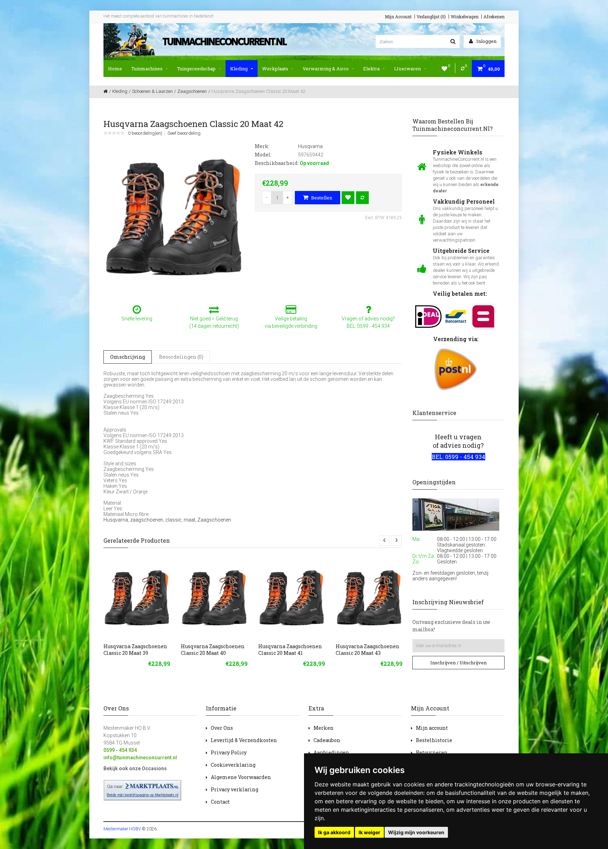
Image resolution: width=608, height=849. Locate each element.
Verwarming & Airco (326, 68)
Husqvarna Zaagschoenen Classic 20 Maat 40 (213, 649)
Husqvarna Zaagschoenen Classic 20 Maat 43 (367, 649)
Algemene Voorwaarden (241, 777)
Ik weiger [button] (369, 832)
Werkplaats (275, 68)
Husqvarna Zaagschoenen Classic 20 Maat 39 (135, 649)
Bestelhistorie (434, 740)
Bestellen (321, 197)
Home (115, 68)
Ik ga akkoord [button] (334, 832)
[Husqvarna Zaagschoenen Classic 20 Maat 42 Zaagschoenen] (173, 216)
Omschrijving (127, 356)
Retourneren (432, 752)
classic (173, 520)
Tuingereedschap (196, 68)
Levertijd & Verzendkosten (244, 740)
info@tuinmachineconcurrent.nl (140, 757)
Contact (220, 801)
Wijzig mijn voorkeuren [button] (416, 832)
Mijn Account (398, 16)
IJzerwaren (407, 68)
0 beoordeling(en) (145, 133)
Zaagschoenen (214, 520)
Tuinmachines (147, 68)
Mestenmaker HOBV (122, 828)
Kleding (239, 68)
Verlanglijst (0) (431, 16)
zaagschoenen (146, 520)
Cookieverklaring (233, 764)
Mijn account (432, 727)
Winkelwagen (465, 16)
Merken (324, 727)
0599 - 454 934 (120, 750)
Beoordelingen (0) (181, 356)
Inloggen (485, 41)
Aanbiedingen (331, 752)
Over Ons (222, 727)
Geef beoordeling (184, 133)
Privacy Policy (229, 752)
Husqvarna (115, 520)
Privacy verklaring (234, 789)
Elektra (371, 68)
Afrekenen (494, 16)
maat (189, 520)
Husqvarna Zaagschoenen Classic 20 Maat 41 (290, 649)
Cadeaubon (327, 740)
